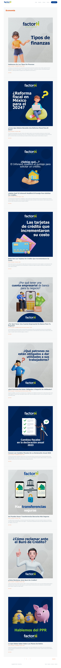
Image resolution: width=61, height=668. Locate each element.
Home (36, 2)
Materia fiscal (21, 327)
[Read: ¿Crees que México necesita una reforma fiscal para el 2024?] (30, 103)
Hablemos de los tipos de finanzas (21, 64)
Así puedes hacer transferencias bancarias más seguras (28, 516)
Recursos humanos (26, 327)
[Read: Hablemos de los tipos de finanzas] (30, 39)
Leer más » (10, 72)
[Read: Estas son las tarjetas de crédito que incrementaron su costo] (30, 234)
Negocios (19, 196)
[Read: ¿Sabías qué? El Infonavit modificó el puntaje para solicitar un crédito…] (30, 168)
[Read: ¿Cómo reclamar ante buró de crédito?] (30, 555)
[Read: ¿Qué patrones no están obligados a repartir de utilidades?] (30, 364)
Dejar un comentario (11, 131)
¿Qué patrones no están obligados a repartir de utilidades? (30, 389)
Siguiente (54, 658)
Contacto (48, 2)
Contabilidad (17, 327)
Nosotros (39, 2)
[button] (54, 2)
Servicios (44, 2)
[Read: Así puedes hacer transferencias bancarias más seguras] (30, 492)
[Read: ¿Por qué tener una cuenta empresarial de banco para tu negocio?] (30, 299)
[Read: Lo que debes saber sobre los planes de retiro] (30, 619)
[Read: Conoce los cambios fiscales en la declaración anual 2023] (30, 428)
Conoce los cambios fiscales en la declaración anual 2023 (29, 453)
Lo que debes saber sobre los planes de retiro (25, 644)
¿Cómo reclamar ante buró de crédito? (22, 580)
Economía (16, 131)
